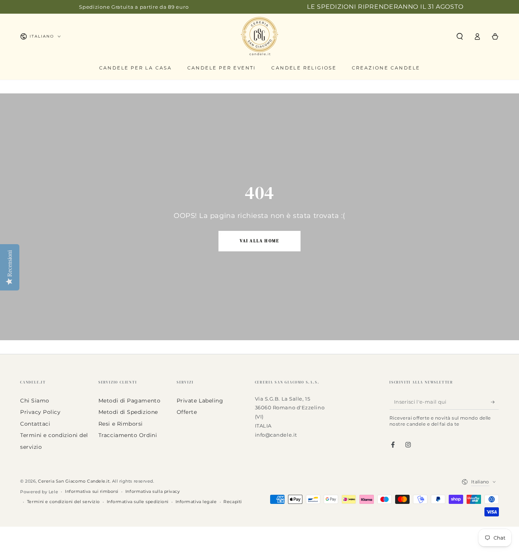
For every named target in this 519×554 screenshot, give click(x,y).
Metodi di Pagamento (129, 400)
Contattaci (35, 423)
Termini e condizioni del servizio (63, 501)
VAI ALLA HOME (260, 241)
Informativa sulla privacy (152, 491)
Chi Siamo (34, 400)
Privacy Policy (40, 412)
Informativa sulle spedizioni (138, 501)
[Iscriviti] (495, 402)
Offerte (187, 412)
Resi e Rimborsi (120, 423)
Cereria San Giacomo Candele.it (73, 481)
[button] (459, 36)
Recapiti (232, 501)
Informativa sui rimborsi (92, 491)
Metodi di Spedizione (128, 412)
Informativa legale (196, 501)
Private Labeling (200, 400)
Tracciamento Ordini (127, 435)
